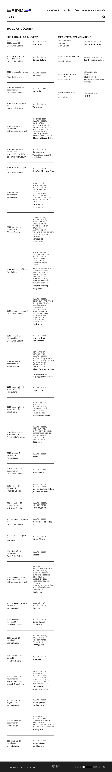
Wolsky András (40, 283)
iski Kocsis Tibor (40, 303)
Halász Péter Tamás (42, 358)
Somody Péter (40, 505)
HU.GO (88, 96)
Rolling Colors (40, 60)
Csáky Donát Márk (42, 721)
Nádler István (39, 364)
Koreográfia (40, 644)
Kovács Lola (39, 577)
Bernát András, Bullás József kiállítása (43, 490)
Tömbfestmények (94, 60)
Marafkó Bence (40, 273)
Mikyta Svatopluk (41, 313)
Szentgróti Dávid (92, 42)
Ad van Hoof (39, 193)
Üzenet (37, 442)
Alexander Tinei (40, 321)
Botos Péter (39, 354)
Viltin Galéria (63, 45)
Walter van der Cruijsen (40, 190)
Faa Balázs (38, 123)
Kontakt (31, 767)
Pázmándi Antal (40, 131)
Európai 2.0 (39, 204)
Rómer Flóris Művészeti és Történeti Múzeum (17, 155)
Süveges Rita (39, 439)
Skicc (36, 608)
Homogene (39, 729)
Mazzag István (40, 195)
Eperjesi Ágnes (40, 258)
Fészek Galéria (13, 232)
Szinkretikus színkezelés (40, 339)
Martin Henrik (39, 437)
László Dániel (39, 579)
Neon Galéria (12, 197)
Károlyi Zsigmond (41, 575)
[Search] (103, 17)
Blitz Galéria (12, 412)
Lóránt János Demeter (90, 73)
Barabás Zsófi (40, 567)
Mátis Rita (37, 583)
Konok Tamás (39, 435)
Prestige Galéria (14, 491)
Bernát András (40, 185)
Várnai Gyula (39, 366)
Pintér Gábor (39, 315)
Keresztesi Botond (42, 433)
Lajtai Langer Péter (42, 127)
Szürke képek (92, 76)
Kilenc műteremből (43, 138)
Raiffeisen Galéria (14, 624)
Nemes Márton (40, 311)
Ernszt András (40, 678)
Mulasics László (41, 680)
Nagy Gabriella (40, 129)
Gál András (38, 411)
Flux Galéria (12, 272)
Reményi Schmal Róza (43, 585)
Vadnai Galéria (13, 608)
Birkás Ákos (38, 405)
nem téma (88, 10)
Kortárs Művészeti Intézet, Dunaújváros (16, 682)
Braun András (40, 674)
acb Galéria (63, 97)
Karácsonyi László (42, 431)
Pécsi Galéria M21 (15, 77)
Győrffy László (40, 573)
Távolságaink (40, 507)
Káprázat (38, 554)
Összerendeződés (94, 44)
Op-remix (38, 152)
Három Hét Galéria (15, 108)
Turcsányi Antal (40, 133)
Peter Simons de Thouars (40, 201)
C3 (104, 767)
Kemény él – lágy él (43, 171)
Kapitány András (41, 125)
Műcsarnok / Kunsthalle (17, 131)
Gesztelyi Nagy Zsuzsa (40, 263)
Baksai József (39, 119)
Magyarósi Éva (40, 307)
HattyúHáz (11, 540)
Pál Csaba (38, 727)
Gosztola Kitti (40, 301)
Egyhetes (38, 592)
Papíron (37, 324)
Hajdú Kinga (39, 723)
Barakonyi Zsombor (43, 569)
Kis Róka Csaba (40, 305)
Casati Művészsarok (16, 437)
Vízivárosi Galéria (14, 508)
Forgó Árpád (39, 260)
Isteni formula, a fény (43, 370)
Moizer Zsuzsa (40, 309)
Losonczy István (41, 581)
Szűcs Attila (39, 319)
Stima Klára (38, 642)
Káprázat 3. (39, 390)
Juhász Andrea (40, 271)
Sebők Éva (49, 727)
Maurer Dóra (39, 275)
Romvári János (40, 279)
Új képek (38, 659)
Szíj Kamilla (38, 317)
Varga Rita (38, 589)
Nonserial (38, 44)
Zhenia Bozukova (41, 254)
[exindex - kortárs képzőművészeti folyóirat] (19, 10)
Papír (36, 456)
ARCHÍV (101, 10)
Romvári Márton (41, 281)
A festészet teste (43, 415)
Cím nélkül (39, 686)
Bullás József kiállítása (39, 623)
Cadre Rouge (12, 725)
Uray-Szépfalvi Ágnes (43, 135)
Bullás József (39, 42)
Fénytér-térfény (42, 285)
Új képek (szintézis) (42, 523)
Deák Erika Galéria (15, 45)
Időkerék (38, 75)
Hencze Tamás (40, 362)
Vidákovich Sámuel (93, 57)
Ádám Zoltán (39, 183)
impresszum (15, 767)
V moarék (38, 107)
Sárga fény (39, 539)
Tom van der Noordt (43, 198)
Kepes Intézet (13, 366)
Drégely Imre (39, 429)
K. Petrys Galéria (14, 661)
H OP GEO (38, 472)
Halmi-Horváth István (43, 269)
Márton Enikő (39, 277)
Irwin (50, 301)
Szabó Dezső (39, 413)
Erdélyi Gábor (40, 409)
